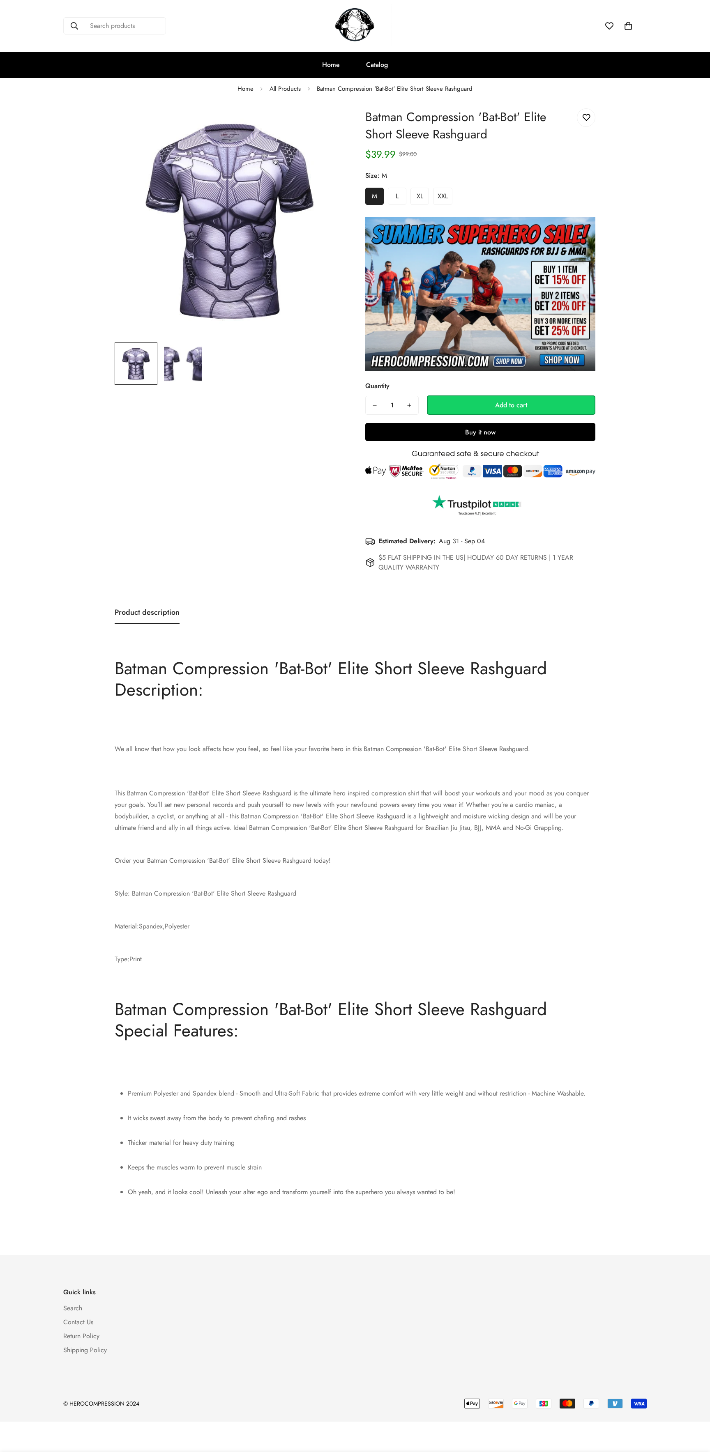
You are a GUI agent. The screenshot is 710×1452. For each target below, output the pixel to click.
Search (72, 1308)
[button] (628, 25)
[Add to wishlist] (586, 117)
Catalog (377, 64)
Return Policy (81, 1336)
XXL (443, 196)
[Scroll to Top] (694, 1407)
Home (331, 64)
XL (420, 196)
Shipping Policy (85, 1350)
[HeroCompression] (355, 26)
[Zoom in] (327, 124)
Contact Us (78, 1322)
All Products (285, 88)
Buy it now (480, 432)
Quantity (377, 386)
